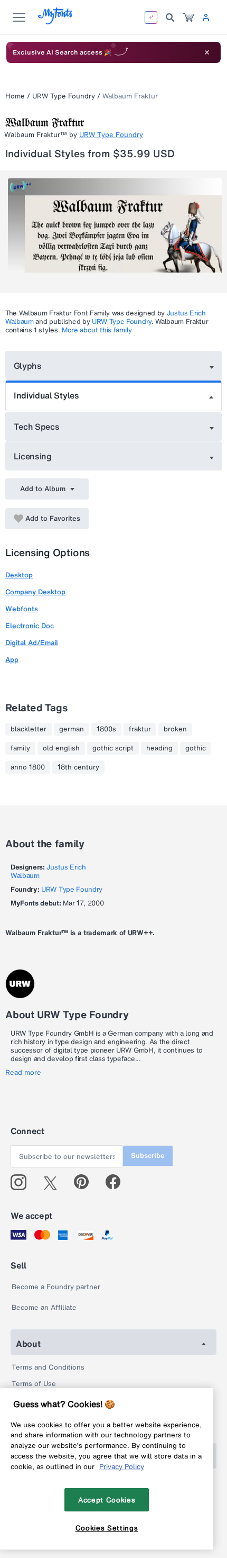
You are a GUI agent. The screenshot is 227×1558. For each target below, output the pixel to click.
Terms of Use (34, 1384)
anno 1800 (28, 767)
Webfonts (21, 609)
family (20, 748)
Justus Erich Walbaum (48, 871)
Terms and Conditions (48, 1367)
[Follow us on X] (54, 1182)
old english (61, 748)
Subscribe (148, 1156)
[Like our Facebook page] (117, 1182)
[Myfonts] (55, 21)
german (71, 729)
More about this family (97, 330)
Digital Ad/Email (31, 643)
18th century (78, 767)
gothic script (113, 748)
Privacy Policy (121, 1466)
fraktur (140, 729)
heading (159, 748)
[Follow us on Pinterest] (86, 1182)
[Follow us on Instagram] (22, 1182)
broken (175, 729)
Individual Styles (46, 395)
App (11, 660)
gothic (195, 748)
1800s (106, 729)
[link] (188, 17)
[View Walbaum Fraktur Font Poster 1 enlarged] (115, 231)
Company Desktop (35, 592)
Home (15, 96)
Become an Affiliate (44, 1307)
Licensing (33, 456)
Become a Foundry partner (56, 1287)
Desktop (19, 575)
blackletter (28, 729)
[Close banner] (207, 52)
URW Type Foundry (63, 96)
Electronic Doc (29, 626)
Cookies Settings (106, 1528)
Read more (23, 1072)
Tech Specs (37, 426)
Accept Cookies (106, 1499)
